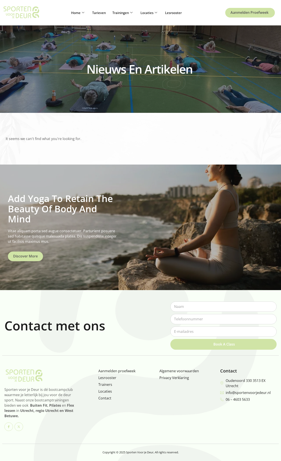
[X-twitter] (18, 426)
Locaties (146, 13)
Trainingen (120, 13)
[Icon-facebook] (8, 426)
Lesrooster (173, 13)
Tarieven (99, 13)
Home (76, 13)
